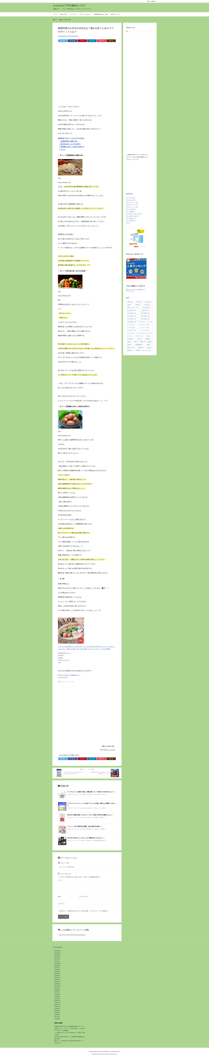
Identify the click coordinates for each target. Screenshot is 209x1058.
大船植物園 (139, 344)
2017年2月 (57, 1016)
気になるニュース (132, 207)
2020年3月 (57, 975)
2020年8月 (57, 965)
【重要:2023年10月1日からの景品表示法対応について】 (68, 1026)
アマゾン (130, 324)
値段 (129, 341)
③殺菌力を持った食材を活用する (72, 147)
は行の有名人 (131, 319)
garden (147, 304)
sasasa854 (112, 750)
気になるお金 (130, 200)
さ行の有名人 (145, 313)
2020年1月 (57, 979)
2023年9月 (57, 951)
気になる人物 (131, 209)
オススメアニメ (144, 324)
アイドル (141, 321)
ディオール (145, 330)
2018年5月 (57, 1010)
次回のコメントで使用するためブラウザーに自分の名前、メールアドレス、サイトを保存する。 (84, 911)
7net (59, 662)
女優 (149, 344)
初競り (143, 341)
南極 (150, 341)
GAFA (137, 304)
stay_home (146, 307)
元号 (136, 341)
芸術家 (129, 350)
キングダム (131, 327)
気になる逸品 (131, 218)
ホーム (56, 19)
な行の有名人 (145, 316)
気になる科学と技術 (66, 19)
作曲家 (148, 339)
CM (129, 304)
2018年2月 (57, 1014)
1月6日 (130, 302)
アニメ (149, 321)
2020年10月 (57, 963)
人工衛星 (130, 339)
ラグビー (139, 336)
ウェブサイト (61, 903)
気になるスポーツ (132, 204)
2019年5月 (57, 996)
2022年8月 (57, 955)
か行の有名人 (131, 313)
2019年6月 (57, 994)
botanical (148, 302)
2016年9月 (57, 1018)
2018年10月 (57, 1004)
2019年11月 (57, 984)
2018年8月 (57, 1006)
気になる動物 (130, 211)
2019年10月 (57, 986)
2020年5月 (57, 971)
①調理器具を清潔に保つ (69, 141)
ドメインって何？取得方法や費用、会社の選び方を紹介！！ (85, 826)
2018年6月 (57, 1008)
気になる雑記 (130, 220)
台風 (129, 344)
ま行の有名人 (145, 319)
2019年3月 (57, 1000)
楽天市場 (60, 655)
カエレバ (68, 653)
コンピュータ (144, 327)
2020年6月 (57, 969)
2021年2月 (57, 959)
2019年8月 (57, 990)
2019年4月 (57, 998)
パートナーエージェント (144, 333)
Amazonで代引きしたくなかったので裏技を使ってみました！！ (86, 838)
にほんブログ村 (62, 677)
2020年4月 (57, 973)
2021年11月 (57, 957)
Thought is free (113, 1054)
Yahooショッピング (64, 660)
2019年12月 (57, 981)
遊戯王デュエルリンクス (143, 350)
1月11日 (139, 302)
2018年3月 (57, 1012)
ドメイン (130, 333)
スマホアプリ (131, 330)
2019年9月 (57, 988)
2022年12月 (57, 953)
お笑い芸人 (145, 310)
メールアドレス (83, 896)
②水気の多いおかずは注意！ (70, 144)
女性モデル (131, 347)
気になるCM (130, 197)
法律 (128, 223)
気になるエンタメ (132, 202)
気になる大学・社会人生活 (134, 214)
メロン (129, 336)
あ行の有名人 (131, 310)
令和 (139, 339)
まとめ (62, 150)
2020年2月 (57, 977)
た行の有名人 (131, 316)
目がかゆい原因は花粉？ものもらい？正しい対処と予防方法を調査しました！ (90, 815)
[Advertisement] (87, 62)
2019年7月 (57, 992)
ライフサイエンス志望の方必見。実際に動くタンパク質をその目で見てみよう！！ (91, 792)
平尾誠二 (141, 347)
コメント (60, 880)
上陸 (149, 336)
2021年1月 (57, 961)
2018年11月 (57, 1002)
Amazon (60, 657)
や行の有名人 (131, 321)
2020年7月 (57, 967)
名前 (59, 896)
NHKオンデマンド (132, 307)
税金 (149, 347)
